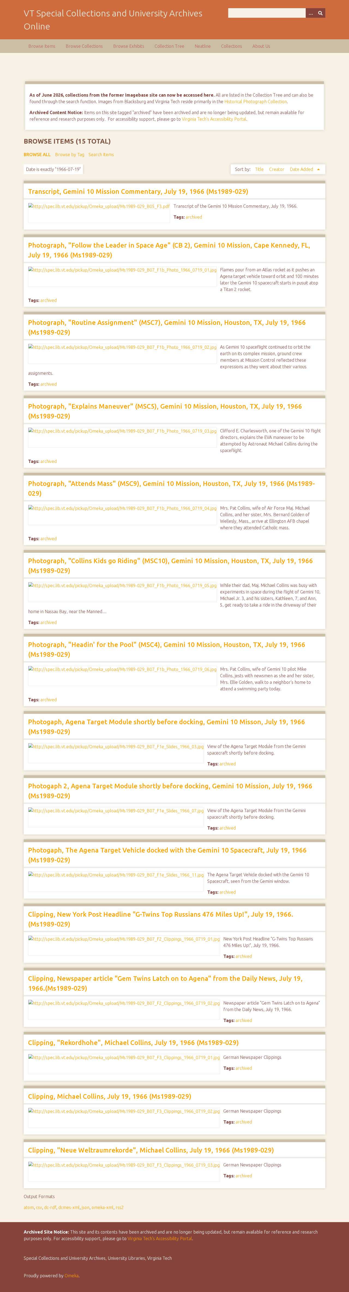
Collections (231, 46)
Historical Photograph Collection (255, 101)
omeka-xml (102, 1207)
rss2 (120, 1207)
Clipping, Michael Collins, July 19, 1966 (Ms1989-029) (109, 1096)
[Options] (310, 13)
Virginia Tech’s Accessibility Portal (160, 1238)
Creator (277, 169)
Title (260, 169)
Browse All (37, 154)
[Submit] (320, 13)
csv (39, 1207)
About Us (261, 46)
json (85, 1207)
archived (194, 217)
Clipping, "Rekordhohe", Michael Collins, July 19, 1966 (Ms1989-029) (133, 1042)
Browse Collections (84, 46)
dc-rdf (50, 1207)
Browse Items (41, 46)
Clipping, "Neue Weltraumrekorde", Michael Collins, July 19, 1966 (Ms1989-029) (151, 1150)
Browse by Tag (69, 154)
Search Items (101, 154)
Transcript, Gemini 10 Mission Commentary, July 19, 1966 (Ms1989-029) (138, 191)
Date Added (302, 169)
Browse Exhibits (128, 46)
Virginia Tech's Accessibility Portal (214, 119)
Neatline (203, 46)
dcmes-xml (69, 1207)
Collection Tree (169, 46)
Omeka (72, 1275)
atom (29, 1207)
